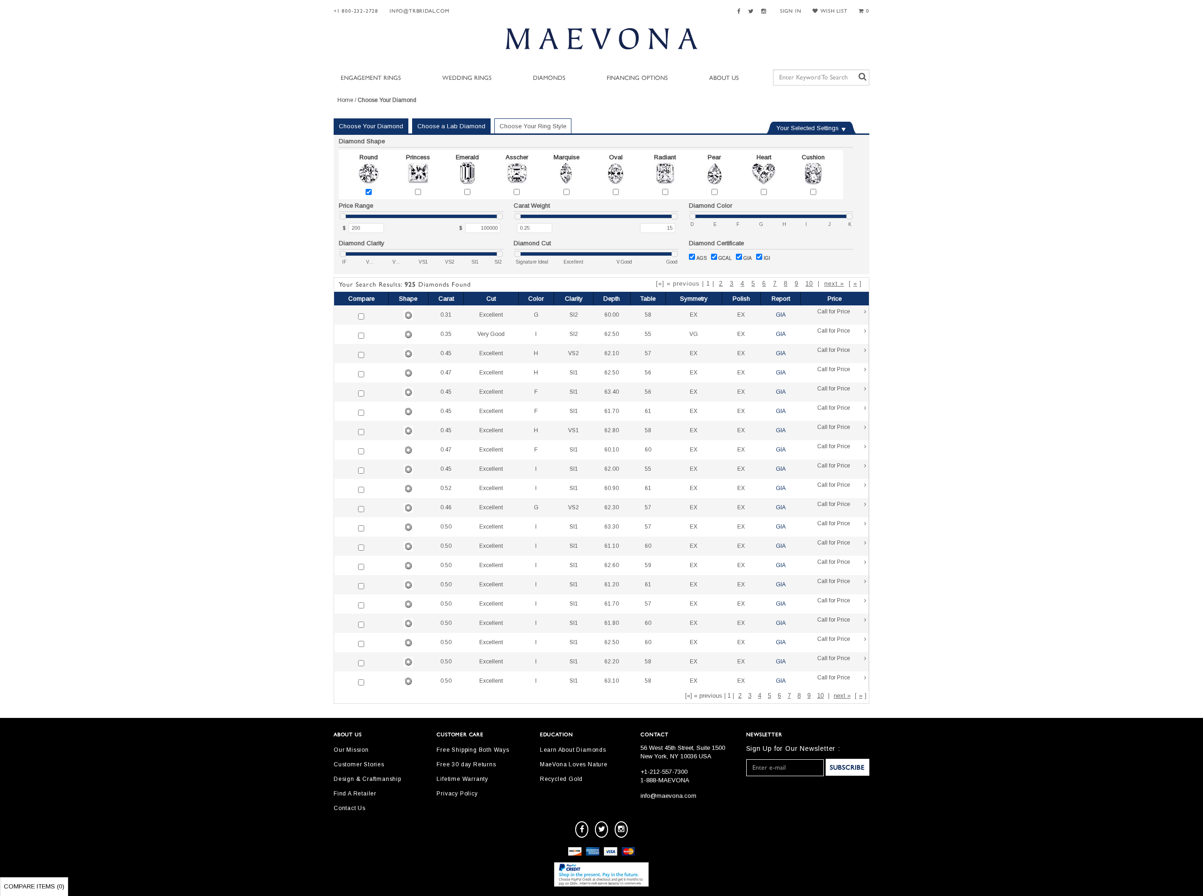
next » (834, 283)
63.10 (611, 681)
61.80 (611, 623)
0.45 (446, 353)
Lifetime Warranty (462, 779)
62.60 (611, 565)
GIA (747, 258)
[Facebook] (740, 12)
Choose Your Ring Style (533, 126)
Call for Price (833, 311)
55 (648, 334)
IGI (767, 258)
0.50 (446, 526)
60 (648, 449)
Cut (491, 298)
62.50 (611, 334)
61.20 (611, 584)
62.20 (611, 661)
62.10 (611, 353)
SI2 (574, 315)
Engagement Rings (371, 78)
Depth (611, 298)
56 (648, 372)
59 (648, 565)
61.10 (611, 546)
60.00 (611, 315)
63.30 (611, 526)
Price (835, 298)
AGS (701, 258)
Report (781, 298)
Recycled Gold (561, 779)
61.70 (611, 411)
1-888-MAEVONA (665, 780)
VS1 (573, 430)
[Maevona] (601, 38)
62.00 (611, 469)
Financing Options (637, 78)
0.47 (446, 372)
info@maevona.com (668, 795)
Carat (446, 298)
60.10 (611, 449)
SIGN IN (791, 11)
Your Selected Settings (807, 128)
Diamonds (549, 78)
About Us (724, 78)
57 (648, 353)
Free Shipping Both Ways (473, 750)
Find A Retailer (355, 793)
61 (648, 411)
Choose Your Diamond (371, 126)
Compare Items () (34, 886)
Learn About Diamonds (573, 750)
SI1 (574, 372)
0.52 (446, 488)
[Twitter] (752, 12)
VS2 (573, 353)
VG (693, 334)
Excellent (491, 315)
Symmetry (694, 298)
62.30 (611, 507)
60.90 (611, 488)
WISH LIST (833, 11)
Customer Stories (359, 764)
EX (693, 315)
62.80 (611, 430)
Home (345, 100)
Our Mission (351, 750)
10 (809, 283)
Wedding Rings (467, 78)
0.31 (446, 315)
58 (648, 315)
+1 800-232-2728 (356, 11)
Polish (741, 298)
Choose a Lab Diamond (451, 126)
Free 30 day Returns (466, 764)
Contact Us (350, 808)
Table (648, 298)
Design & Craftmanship (367, 779)
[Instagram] (765, 12)
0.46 (446, 507)
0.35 (446, 334)
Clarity (574, 298)
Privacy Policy (457, 793)
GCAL (725, 258)
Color (536, 298)
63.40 (611, 392)
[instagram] (621, 829)
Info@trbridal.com (420, 11)
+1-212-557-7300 (664, 771)
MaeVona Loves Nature (574, 764)
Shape (408, 298)
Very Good (491, 334)
